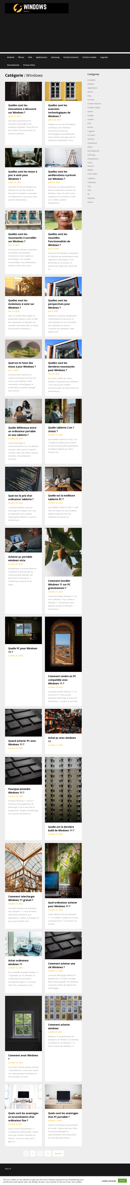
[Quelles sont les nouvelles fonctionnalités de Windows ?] (63, 220)
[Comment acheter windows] (63, 1008)
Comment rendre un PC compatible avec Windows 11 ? (62, 680)
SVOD (89, 162)
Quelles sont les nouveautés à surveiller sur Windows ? (22, 237)
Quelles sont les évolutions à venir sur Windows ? (21, 304)
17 (48, 1153)
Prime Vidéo (92, 174)
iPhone (21, 57)
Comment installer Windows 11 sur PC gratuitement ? (59, 584)
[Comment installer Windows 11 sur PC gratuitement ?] (63, 552)
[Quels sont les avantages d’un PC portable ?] (63, 1096)
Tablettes (91, 178)
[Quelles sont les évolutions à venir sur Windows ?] (23, 286)
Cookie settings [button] (109, 1181)
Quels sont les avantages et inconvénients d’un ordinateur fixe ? (23, 1117)
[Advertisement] (65, 34)
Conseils (90, 99)
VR (88, 194)
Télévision (91, 182)
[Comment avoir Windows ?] (23, 1023)
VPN (89, 190)
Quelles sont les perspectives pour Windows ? (59, 304)
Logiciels (104, 57)
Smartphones (13, 65)
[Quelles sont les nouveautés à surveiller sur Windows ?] (23, 220)
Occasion (91, 135)
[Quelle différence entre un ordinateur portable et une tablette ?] (23, 411)
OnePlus (90, 139)
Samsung (55, 57)
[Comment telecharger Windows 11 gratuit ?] (23, 867)
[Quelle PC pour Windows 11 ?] (23, 630)
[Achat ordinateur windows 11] (23, 943)
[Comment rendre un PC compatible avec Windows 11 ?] (63, 644)
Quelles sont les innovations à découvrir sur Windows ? (22, 109)
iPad (30, 57)
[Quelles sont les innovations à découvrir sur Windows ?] (23, 91)
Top (89, 186)
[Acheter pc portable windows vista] (23, 540)
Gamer (90, 111)
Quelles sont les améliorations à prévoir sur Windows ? (62, 175)
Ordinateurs (92, 143)
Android (10, 57)
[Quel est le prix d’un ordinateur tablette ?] (23, 479)
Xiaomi (90, 202)
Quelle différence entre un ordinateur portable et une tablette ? (22, 431)
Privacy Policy (29, 65)
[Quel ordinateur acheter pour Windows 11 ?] (63, 870)
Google (90, 115)
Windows (91, 198)
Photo (90, 147)
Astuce (90, 92)
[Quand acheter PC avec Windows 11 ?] (23, 722)
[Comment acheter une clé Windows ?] (63, 945)
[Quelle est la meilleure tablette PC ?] (63, 479)
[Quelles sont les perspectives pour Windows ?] (63, 286)
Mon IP (8, 1168)
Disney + (91, 166)
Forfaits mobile (89, 57)
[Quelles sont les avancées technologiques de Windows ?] (63, 91)
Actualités (91, 80)
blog (89, 96)
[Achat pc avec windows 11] (63, 721)
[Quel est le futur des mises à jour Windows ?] (23, 349)
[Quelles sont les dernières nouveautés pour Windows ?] (63, 349)
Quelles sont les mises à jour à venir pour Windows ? (22, 175)
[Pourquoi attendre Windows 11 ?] (23, 770)
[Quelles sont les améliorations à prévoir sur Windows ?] (63, 157)
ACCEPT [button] (122, 1180)
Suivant (58, 1153)
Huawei (90, 119)
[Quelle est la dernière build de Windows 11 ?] (63, 789)
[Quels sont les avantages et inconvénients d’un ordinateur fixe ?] (23, 1096)
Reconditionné (93, 151)
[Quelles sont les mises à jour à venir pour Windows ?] (23, 157)
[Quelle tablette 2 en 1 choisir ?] (63, 411)
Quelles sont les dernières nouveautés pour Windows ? (61, 366)
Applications (41, 57)
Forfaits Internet (70, 57)
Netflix (90, 170)
